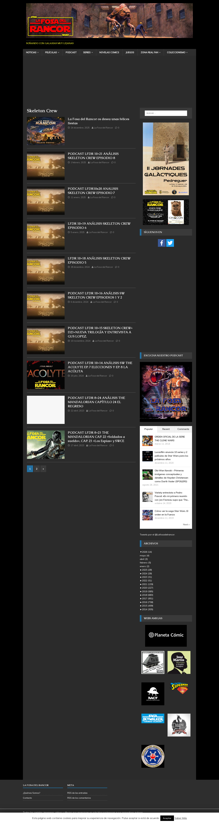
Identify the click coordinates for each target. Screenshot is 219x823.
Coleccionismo (176, 52)
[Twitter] (170, 243)
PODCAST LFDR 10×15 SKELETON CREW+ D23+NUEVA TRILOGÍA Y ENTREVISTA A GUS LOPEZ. (100, 332)
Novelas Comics (109, 52)
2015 (147, 605)
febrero (145, 562)
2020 (147, 587)
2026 (147, 551)
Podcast (71, 52)
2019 (147, 591)
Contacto (27, 798)
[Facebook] (162, 243)
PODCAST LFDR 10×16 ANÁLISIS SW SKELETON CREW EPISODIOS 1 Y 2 (96, 295)
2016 (147, 602)
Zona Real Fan (149, 52)
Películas (51, 52)
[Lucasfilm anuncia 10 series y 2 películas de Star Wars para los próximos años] (147, 459)
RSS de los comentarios (79, 798)
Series (87, 52)
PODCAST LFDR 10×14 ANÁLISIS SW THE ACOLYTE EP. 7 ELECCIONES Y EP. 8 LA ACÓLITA (100, 367)
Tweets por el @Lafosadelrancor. (157, 534)
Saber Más (181, 818)
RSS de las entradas (77, 793)
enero (144, 566)
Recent (166, 429)
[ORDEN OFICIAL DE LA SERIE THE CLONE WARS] (147, 444)
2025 (147, 569)
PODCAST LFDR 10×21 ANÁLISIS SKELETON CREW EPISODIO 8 (93, 156)
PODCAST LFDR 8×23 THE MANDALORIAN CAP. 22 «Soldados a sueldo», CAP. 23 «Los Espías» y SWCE (96, 436)
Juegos (130, 52)
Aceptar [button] (167, 818)
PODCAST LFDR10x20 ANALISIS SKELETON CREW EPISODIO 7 (93, 191)
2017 (147, 598)
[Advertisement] (109, 83)
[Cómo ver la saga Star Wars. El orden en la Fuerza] (147, 518)
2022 (147, 580)
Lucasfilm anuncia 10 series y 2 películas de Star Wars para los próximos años (171, 456)
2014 (147, 609)
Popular (148, 429)
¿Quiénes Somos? (31, 793)
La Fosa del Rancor (103, 127)
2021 (147, 584)
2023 (147, 577)
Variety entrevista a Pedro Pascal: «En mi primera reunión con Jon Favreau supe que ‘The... (172, 496)
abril (144, 559)
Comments (183, 429)
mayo (144, 555)
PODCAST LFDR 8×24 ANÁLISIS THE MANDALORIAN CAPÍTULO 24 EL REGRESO (96, 402)
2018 (147, 595)
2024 (147, 573)
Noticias (31, 52)
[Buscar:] (166, 113)
